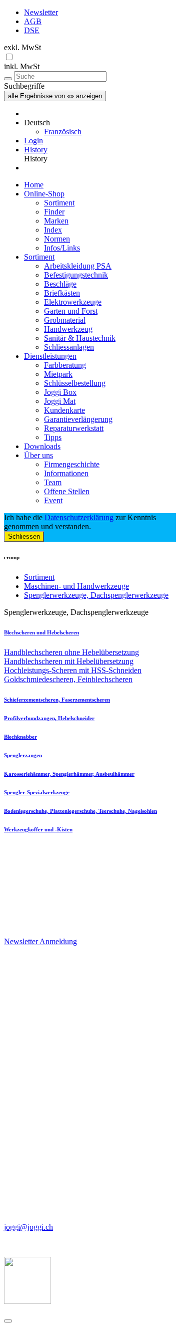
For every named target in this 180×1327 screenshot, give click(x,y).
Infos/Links (62, 248)
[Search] (8, 78)
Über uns (38, 455)
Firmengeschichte (72, 464)
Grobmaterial (65, 320)
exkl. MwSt (22, 47)
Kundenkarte (64, 410)
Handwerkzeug (68, 329)
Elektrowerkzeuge (73, 302)
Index (53, 230)
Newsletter (41, 12)
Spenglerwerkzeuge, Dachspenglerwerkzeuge (96, 595)
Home (34, 184)
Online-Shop (44, 193)
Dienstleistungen (50, 356)
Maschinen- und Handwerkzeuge (76, 586)
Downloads (42, 446)
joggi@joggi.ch (28, 1227)
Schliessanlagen (69, 347)
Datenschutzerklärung (79, 517)
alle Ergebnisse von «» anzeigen (55, 96)
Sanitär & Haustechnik (80, 338)
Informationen (66, 473)
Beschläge (60, 284)
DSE (32, 30)
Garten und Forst (71, 311)
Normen (57, 239)
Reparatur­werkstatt (74, 428)
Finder (54, 211)
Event (53, 500)
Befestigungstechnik (76, 275)
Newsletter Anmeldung (40, 941)
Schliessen (24, 536)
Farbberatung (65, 365)
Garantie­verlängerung (78, 419)
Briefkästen (62, 293)
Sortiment (59, 202)
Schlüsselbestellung (75, 383)
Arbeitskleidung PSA (78, 266)
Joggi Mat (60, 401)
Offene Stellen (67, 491)
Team (53, 482)
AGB (33, 21)
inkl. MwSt (22, 66)
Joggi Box (60, 392)
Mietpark (58, 374)
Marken (56, 220)
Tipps (53, 437)
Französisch (63, 131)
